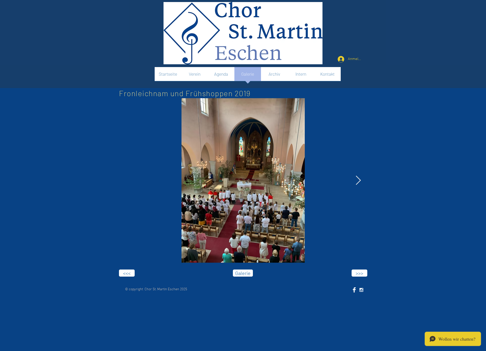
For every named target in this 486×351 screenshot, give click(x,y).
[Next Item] (358, 180)
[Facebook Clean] (354, 290)
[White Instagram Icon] (361, 290)
